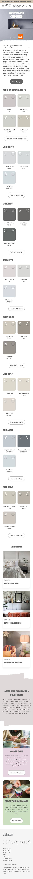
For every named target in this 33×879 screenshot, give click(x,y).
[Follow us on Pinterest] (16, 842)
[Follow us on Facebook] (28, 842)
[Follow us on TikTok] (11, 842)
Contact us (6, 856)
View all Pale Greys (16, 308)
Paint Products (7, 850)
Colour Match (16, 820)
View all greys (16, 82)
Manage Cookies (7, 860)
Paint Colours (6, 849)
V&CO (4, 854)
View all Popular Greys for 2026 (16, 138)
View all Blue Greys (17, 479)
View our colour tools (16, 773)
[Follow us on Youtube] (22, 842)
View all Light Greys (16, 195)
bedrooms (6, 48)
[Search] (30, 6)
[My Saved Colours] (6, 6)
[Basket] (9, 6)
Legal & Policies (7, 858)
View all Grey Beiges (16, 422)
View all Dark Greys (16, 252)
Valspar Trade (7, 852)
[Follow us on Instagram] (5, 842)
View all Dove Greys (16, 535)
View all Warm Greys (16, 365)
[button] (2, 6)
